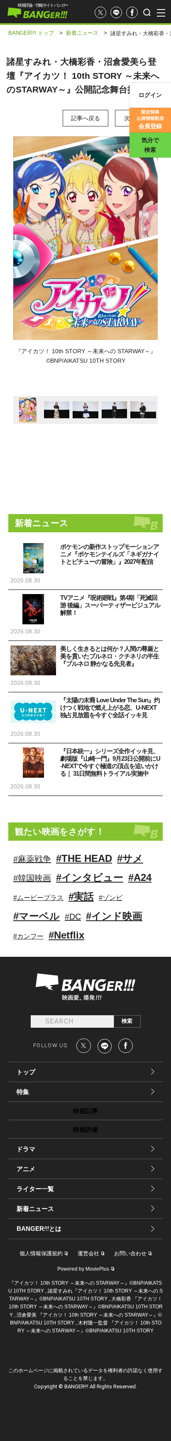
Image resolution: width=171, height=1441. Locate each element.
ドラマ (26, 1148)
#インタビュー (89, 877)
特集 (23, 1091)
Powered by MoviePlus (83, 1269)
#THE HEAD (84, 858)
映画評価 (85, 1129)
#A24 (139, 877)
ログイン (150, 95)
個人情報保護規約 (41, 1253)
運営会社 (88, 1253)
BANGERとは (39, 1228)
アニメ (26, 1168)
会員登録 (150, 119)
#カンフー (28, 936)
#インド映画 (114, 916)
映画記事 (85, 1110)
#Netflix (66, 935)
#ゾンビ (110, 897)
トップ (26, 1071)
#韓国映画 (32, 878)
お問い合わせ (130, 1253)
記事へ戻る (85, 118)
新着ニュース (35, 1208)
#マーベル (36, 916)
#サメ (130, 858)
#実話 (81, 896)
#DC (73, 916)
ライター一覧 (35, 1188)
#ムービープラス (38, 897)
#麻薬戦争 (32, 859)
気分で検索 (150, 145)
